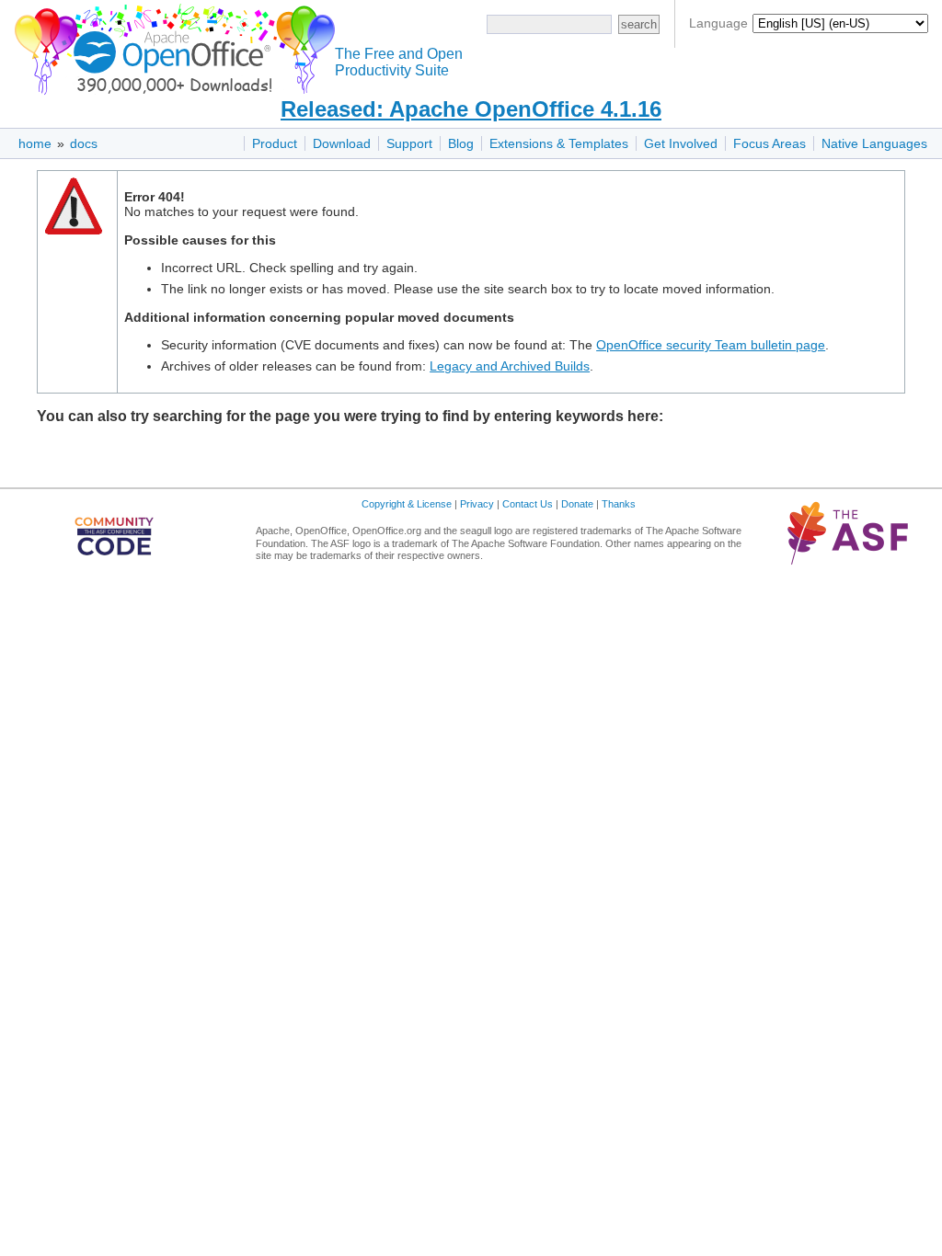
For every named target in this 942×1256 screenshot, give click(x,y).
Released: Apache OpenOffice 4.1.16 (471, 109)
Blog (461, 143)
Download (342, 143)
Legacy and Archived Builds (510, 366)
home (35, 143)
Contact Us (527, 503)
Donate (577, 503)
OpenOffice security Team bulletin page (710, 344)
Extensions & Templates (558, 143)
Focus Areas (769, 143)
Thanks (619, 503)
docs (84, 143)
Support (409, 143)
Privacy (477, 503)
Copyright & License (407, 503)
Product (274, 143)
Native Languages (874, 143)
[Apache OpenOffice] (171, 46)
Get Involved (681, 143)
